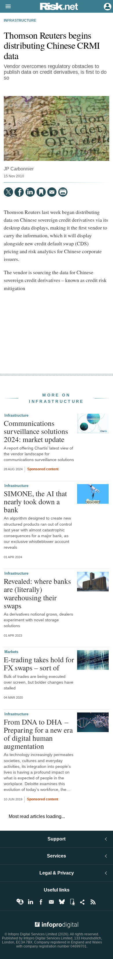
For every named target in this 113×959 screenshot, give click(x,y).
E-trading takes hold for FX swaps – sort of (39, 663)
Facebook (40, 901)
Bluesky (61, 901)
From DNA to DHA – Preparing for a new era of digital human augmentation (38, 734)
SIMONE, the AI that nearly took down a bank (35, 501)
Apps (72, 901)
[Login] (107, 6)
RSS (93, 901)
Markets (11, 652)
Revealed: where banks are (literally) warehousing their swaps (37, 593)
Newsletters (51, 901)
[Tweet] (8, 192)
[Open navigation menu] (5, 6)
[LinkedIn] (30, 192)
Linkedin (30, 901)
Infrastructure (20, 20)
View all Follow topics (20, 901)
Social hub (82, 901)
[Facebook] (19, 192)
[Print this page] (63, 192)
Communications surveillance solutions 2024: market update (36, 431)
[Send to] (52, 192)
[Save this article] (41, 192)
